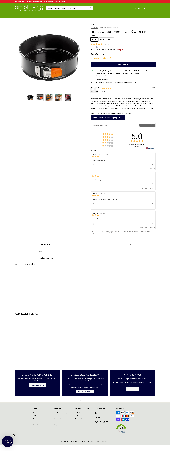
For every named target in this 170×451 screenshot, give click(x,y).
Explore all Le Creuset (124, 113)
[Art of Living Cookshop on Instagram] (96, 421)
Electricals (56, 15)
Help (144, 15)
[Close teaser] (14, 435)
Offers (101, 15)
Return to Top (85, 400)
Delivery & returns (48, 258)
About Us (133, 15)
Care (41, 251)
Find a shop (79, 416)
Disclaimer (104, 441)
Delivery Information (61, 416)
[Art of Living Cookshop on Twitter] (107, 421)
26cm (110, 39)
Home (92, 24)
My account (79, 422)
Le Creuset (94, 28)
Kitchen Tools (41, 15)
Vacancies (57, 428)
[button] (126, 429)
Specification (45, 244)
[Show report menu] (153, 165)
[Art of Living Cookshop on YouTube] (104, 421)
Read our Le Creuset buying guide (103, 113)
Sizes (93, 36)
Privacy (97, 441)
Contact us (78, 413)
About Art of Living (60, 413)
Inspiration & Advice (117, 15)
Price (93, 50)
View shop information (102, 79)
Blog (55, 425)
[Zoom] (49, 57)
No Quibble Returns (46, 1)
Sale (34, 422)
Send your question (147, 125)
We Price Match (60, 1)
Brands (91, 15)
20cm (94, 39)
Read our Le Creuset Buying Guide (108, 118)
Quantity (94, 54)
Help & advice (80, 419)
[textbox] (115, 125)
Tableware (70, 15)
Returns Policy (59, 419)
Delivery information (37, 385)
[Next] (82, 98)
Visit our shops (133, 389)
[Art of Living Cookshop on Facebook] (100, 421)
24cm (102, 39)
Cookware (26, 15)
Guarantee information (85, 391)
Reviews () (94, 47)
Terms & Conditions (87, 441)
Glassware (36, 419)
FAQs (55, 422)
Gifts (81, 15)
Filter (94, 150)
